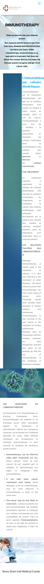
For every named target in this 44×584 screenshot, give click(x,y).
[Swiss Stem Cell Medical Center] (12, 11)
